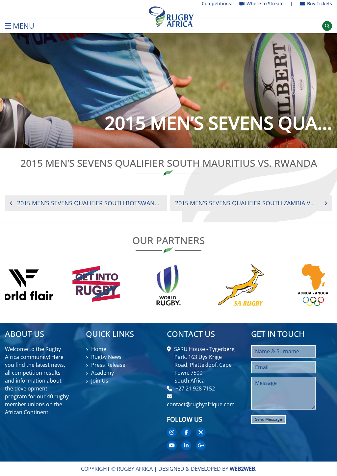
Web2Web (242, 468)
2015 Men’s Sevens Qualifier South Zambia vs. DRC (245, 203)
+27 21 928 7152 (195, 388)
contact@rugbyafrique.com (201, 404)
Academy (102, 372)
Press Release (108, 364)
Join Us (99, 380)
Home (98, 349)
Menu (23, 26)
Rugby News (106, 357)
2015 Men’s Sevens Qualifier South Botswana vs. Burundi (89, 203)
